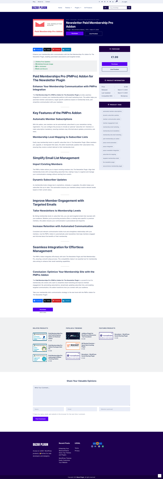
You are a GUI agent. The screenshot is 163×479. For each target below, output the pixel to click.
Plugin (69, 29)
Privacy (77, 451)
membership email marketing (111, 127)
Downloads (73, 19)
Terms (77, 448)
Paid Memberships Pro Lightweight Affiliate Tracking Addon (55, 357)
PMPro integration (108, 146)
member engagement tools (110, 123)
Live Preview (93, 34)
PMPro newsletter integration (111, 150)
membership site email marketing (112, 134)
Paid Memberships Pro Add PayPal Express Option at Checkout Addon (55, 336)
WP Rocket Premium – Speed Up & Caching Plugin (88, 345)
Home (67, 19)
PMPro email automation (109, 142)
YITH (86, 29)
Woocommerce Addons (78, 29)
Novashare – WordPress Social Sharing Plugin (89, 355)
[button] (159, 475)
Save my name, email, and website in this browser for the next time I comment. (59, 414)
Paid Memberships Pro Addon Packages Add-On (55, 346)
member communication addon (111, 119)
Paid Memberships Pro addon (111, 138)
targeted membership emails (111, 158)
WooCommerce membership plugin (112, 166)
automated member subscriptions (112, 111)
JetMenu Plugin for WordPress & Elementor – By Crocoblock (89, 335)
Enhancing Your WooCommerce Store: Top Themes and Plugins (65, 452)
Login (125, 2)
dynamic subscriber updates (111, 115)
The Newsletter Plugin (109, 162)
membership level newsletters (111, 131)
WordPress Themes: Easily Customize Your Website (65, 460)
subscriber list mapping (109, 154)
